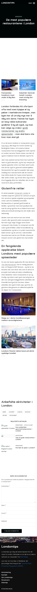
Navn (3, 505)
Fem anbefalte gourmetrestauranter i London (24, 429)
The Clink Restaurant (8, 264)
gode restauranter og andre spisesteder (14, 131)
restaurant (13, 415)
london (19, 412)
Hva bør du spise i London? (25, 448)
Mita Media (24, 557)
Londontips (7, 3)
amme (4, 412)
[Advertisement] (18, 57)
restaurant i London (21, 193)
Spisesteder (18, 16)
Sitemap (4, 582)
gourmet (11, 412)
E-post (3, 513)
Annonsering (6, 572)
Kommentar (5, 486)
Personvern (5, 580)
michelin (27, 412)
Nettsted (4, 521)
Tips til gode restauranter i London (25, 438)
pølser (5, 415)
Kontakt (4, 575)
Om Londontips (7, 577)
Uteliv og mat (28, 425)
